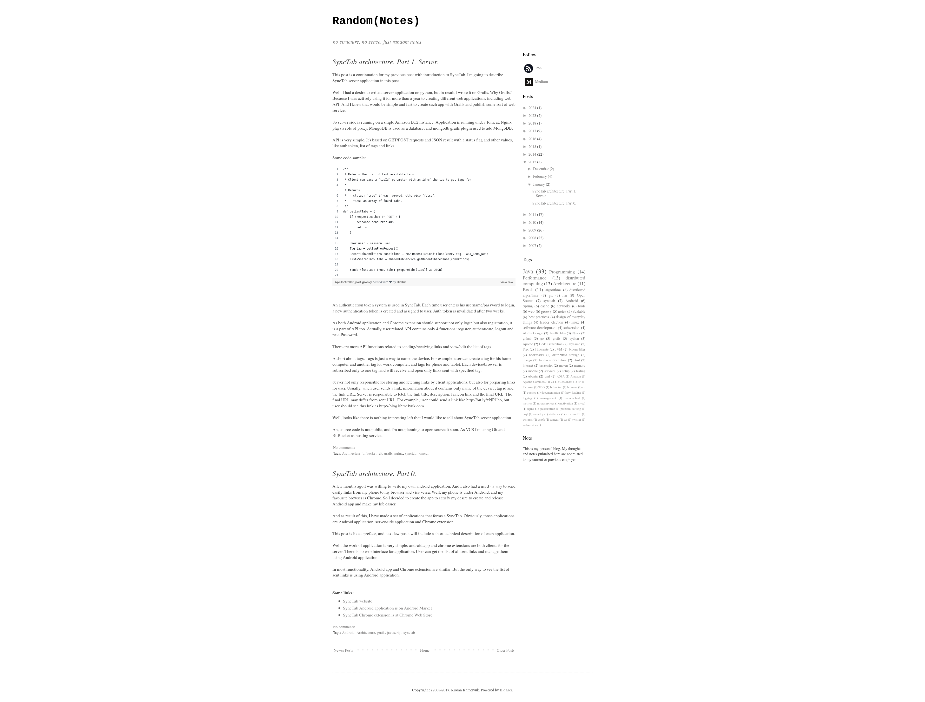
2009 (533, 229)
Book (528, 289)
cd (583, 387)
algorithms (553, 289)
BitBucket (341, 435)
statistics (554, 414)
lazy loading (573, 392)
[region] (423, 222)
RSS (538, 67)
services (549, 371)
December (541, 168)
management (548, 398)
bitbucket (370, 453)
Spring (528, 305)
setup (565, 371)
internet (528, 365)
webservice (530, 425)
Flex (526, 349)
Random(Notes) (376, 21)
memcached (572, 398)
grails (388, 453)
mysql (581, 403)
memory (579, 365)
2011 (533, 214)
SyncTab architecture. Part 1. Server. (385, 61)
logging (527, 398)
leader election (551, 322)
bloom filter (577, 349)
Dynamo (574, 344)
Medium (541, 81)
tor (565, 419)
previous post (402, 74)
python (574, 338)
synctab (410, 453)
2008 (533, 237)
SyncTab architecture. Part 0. (374, 473)
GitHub (402, 282)
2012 (533, 161)
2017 (533, 130)
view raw (507, 282)
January (539, 184)
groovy (546, 311)
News (576, 333)
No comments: (344, 447)
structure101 (573, 414)
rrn (564, 295)
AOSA (561, 376)
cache (545, 305)
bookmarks (536, 354)
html (577, 360)
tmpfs (541, 419)
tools (581, 305)
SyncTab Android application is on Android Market (387, 608)
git (380, 453)
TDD (541, 387)
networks (563, 305)
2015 (533, 146)
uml (547, 376)
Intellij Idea (558, 333)
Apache (528, 344)
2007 (533, 245)
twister (576, 419)
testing (580, 371)
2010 (533, 222)
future (562, 360)
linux (575, 322)
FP (579, 381)
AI (524, 333)
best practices (539, 316)
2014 (533, 154)
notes (562, 311)
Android (348, 632)
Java (528, 271)
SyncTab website (357, 601)
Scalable (579, 311)
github (527, 338)
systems (528, 419)
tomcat (423, 453)
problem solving (571, 408)
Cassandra (566, 381)
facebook (545, 360)
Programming (562, 272)
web (531, 311)
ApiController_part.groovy (354, 282)
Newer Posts (343, 650)
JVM (558, 349)
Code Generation (550, 344)
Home (424, 650)
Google (538, 333)
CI (552, 381)
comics (531, 392)
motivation (566, 403)
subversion (571, 327)
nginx (398, 453)
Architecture (351, 453)
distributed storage (565, 354)
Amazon (575, 376)
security (538, 414)
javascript (394, 632)
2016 (533, 138)
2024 (533, 107)
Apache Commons (534, 381)
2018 (533, 123)
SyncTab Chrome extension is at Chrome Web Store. (388, 615)
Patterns (528, 387)
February (540, 176)
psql (525, 414)
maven (563, 365)
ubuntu (533, 376)
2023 (533, 115)
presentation (547, 408)
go (542, 338)
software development (539, 327)
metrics (527, 403)
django (527, 360)
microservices (546, 403)
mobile (533, 371)
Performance (535, 278)
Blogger (506, 689)
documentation (551, 392)
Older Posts (505, 650)
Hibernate (541, 349)
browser (572, 387)
